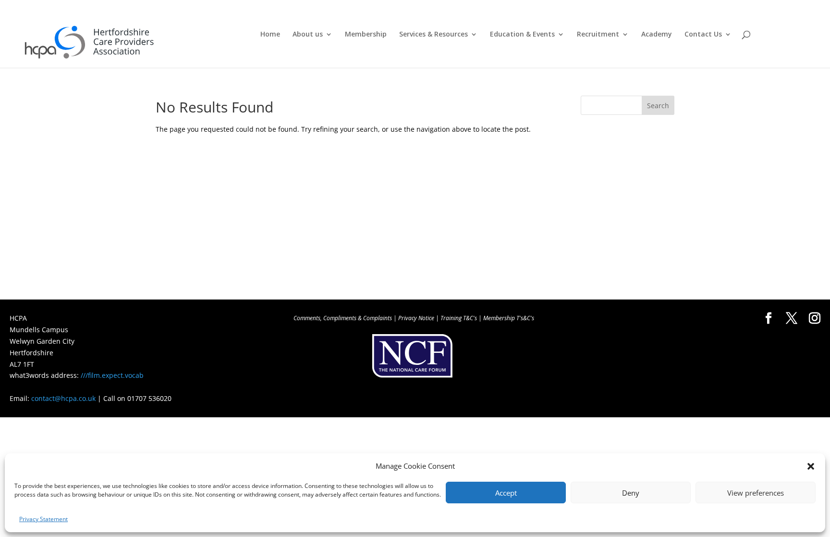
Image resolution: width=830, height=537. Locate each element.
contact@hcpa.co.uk (63, 398)
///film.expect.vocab (112, 375)
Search (658, 105)
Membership (366, 34)
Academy (656, 34)
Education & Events (522, 34)
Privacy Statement (43, 519)
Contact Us (703, 34)
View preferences (755, 493)
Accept (506, 493)
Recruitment (598, 34)
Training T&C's (458, 318)
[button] (811, 466)
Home (270, 34)
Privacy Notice (416, 318)
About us (308, 34)
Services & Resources (433, 34)
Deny (630, 493)
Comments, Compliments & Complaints (342, 318)
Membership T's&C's (508, 318)
